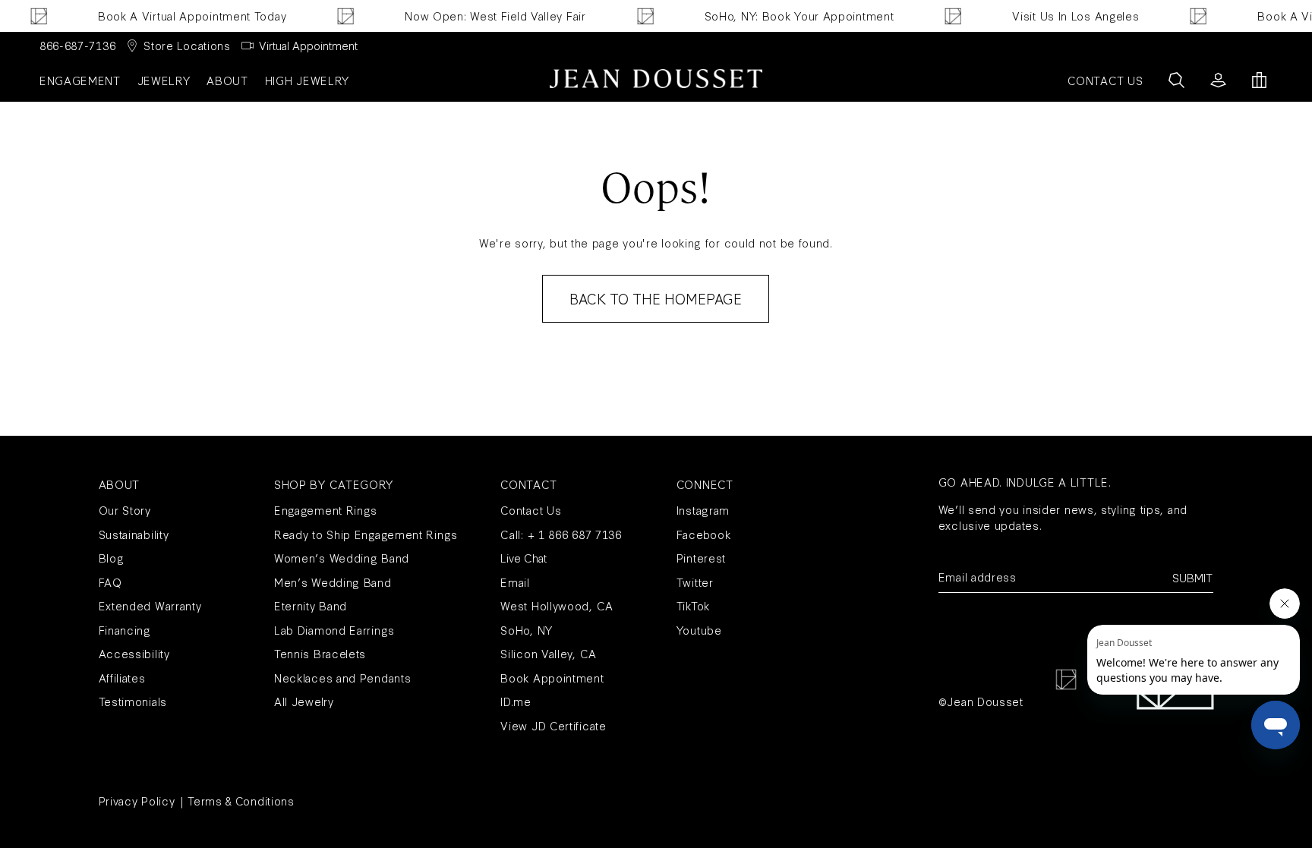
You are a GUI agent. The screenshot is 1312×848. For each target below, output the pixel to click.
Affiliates (122, 678)
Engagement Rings (325, 510)
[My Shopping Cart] (1259, 80)
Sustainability (134, 534)
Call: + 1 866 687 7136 (560, 534)
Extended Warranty (150, 605)
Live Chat (523, 558)
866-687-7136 (77, 45)
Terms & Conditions (241, 801)
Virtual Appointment (308, 45)
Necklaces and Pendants (342, 678)
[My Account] (1218, 80)
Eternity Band (310, 605)
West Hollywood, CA (556, 605)
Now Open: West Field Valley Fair (466, 16)
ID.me (515, 701)
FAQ (110, 582)
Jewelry (164, 80)
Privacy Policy (137, 801)
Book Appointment (552, 678)
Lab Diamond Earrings (334, 630)
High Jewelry (307, 80)
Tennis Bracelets (320, 653)
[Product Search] (1176, 80)
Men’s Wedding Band (333, 582)
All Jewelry (304, 701)
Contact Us (530, 510)
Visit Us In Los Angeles (1046, 16)
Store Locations (187, 45)
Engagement (80, 80)
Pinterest (701, 558)
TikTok (693, 605)
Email (515, 582)
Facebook (703, 534)
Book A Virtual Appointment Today (162, 16)
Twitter (695, 582)
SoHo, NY (526, 630)
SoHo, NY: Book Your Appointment (770, 16)
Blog (112, 558)
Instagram (703, 510)
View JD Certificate (553, 725)
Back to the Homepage (655, 298)
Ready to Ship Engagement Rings (366, 534)
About (227, 80)
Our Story (125, 510)
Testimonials (133, 701)
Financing (125, 630)
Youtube (699, 630)
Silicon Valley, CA (548, 653)
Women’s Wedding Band (341, 558)
